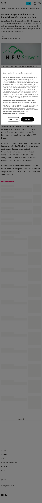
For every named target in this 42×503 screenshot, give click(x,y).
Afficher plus (13, 119)
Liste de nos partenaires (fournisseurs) (14, 113)
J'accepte (27, 119)
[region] (21, 96)
